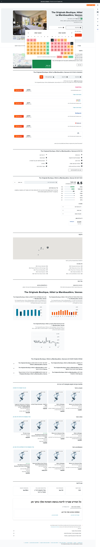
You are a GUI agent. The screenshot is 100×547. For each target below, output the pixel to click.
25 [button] (55, 50)
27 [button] (71, 53)
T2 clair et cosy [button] (26, 433)
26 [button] (52, 50)
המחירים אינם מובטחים (55, 526)
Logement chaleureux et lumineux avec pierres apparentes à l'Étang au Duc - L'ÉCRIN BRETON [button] (22, 406)
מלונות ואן (26, 542)
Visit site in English (45, 1)
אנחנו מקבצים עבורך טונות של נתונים (72, 533)
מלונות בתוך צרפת (62, 542)
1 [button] (65, 40)
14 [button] (68, 46)
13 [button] (71, 46)
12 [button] (52, 43)
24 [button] (58, 50)
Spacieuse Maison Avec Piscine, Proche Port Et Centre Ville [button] (40, 464)
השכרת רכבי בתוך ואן (75, 515)
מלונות (75, 542)
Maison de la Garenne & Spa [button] (75, 404)
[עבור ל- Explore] (97, 18)
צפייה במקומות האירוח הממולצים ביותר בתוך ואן (23, 447)
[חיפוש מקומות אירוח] (97, 12)
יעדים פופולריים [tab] (65, 506)
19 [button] (52, 46)
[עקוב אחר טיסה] (97, 21)
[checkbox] (75, 223)
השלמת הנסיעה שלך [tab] (75, 506)
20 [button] (72, 50)
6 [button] (41, 43)
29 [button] (65, 53)
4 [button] (55, 40)
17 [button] (58, 46)
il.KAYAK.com (80, 542)
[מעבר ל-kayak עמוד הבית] (91, 5)
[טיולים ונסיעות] (97, 25)
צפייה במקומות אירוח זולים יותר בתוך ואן (21, 416)
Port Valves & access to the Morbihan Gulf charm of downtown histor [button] (39, 436)
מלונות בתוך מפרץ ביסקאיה (44, 542)
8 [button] (65, 43)
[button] (1, 1)
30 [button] (62, 53)
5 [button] (52, 40)
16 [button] (62, 46)
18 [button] (55, 46)
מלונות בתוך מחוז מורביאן (34, 542)
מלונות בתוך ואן (55, 515)
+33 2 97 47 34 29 (78, 22)
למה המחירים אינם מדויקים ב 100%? (72, 535)
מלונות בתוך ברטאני (54, 542)
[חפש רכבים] (97, 15)
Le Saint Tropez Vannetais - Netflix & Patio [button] (39, 405)
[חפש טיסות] (97, 9)
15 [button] (65, 46)
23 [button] (62, 50)
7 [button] (68, 43)
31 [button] (28, 53)
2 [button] (31, 40)
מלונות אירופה (69, 542)
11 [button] (55, 43)
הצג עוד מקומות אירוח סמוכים (19, 387)
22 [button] (65, 50)
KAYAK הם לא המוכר (76, 531)
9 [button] (31, 43)
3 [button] (28, 40)
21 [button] (68, 50)
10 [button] (58, 43)
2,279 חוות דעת (71, 18)
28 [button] (68, 53)
